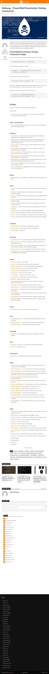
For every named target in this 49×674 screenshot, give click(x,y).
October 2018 (5, 644)
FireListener (18, 268)
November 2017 (6, 665)
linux (16, 453)
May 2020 (4, 621)
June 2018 (4, 650)
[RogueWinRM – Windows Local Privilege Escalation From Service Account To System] (24, 470)
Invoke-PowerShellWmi (16, 392)
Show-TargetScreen (15, 287)
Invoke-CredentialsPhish (16, 266)
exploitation (21, 451)
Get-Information (15, 270)
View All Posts (43, 488)
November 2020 (6, 609)
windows (16, 459)
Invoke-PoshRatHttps (16, 386)
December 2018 (6, 640)
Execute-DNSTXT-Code (16, 249)
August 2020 (5, 615)
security (11, 459)
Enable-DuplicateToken (16, 226)
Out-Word (13, 192)
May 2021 (4, 600)
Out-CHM (13, 188)
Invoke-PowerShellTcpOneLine (18, 373)
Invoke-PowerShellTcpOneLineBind (19, 376)
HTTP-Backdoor (14, 135)
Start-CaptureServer (15, 430)
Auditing (15, 451)
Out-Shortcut (14, 206)
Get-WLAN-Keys (14, 277)
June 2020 (4, 619)
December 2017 (6, 663)
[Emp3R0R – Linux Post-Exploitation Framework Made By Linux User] (9, 470)
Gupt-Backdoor (14, 148)
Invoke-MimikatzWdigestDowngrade (19, 281)
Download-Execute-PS (16, 239)
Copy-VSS (13, 264)
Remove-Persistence (16, 417)
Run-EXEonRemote (15, 322)
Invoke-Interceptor (15, 309)
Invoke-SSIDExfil (14, 296)
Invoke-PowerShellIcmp (16, 394)
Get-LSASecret (14, 272)
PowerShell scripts (38, 457)
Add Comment (5, 59)
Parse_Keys (13, 423)
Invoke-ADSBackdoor (16, 155)
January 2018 (5, 661)
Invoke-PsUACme (15, 230)
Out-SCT (13, 214)
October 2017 (5, 667)
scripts (44, 457)
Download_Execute (15, 241)
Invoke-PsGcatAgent (16, 369)
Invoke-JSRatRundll (15, 397)
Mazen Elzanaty (5, 50)
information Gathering (39, 451)
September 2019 (6, 630)
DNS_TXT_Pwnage (15, 139)
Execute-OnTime (15, 144)
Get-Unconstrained (15, 114)
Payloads (39, 453)
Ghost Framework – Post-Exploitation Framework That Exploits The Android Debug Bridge (40, 479)
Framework (27, 451)
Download (13, 421)
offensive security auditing (31, 453)
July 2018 (4, 648)
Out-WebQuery (14, 210)
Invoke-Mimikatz (15, 289)
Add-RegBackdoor (15, 159)
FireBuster (13, 268)
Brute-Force (14, 344)
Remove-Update (15, 228)
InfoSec (11, 453)
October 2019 (5, 627)
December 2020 (6, 607)
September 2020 (6, 613)
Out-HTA (13, 199)
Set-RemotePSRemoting (16, 166)
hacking (31, 451)
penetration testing (14, 455)
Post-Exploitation (33, 455)
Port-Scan (13, 346)
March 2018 (5, 657)
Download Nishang (28, 447)
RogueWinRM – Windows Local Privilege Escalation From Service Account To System (24, 479)
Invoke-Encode (14, 425)
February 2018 (5, 659)
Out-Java (13, 203)
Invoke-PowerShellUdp (16, 380)
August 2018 (5, 646)
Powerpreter (14, 356)
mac (19, 453)
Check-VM (13, 262)
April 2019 (5, 632)
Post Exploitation (6, 5)
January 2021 (5, 604)
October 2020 (5, 611)
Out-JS (12, 212)
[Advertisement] (24, 584)
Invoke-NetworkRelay (16, 324)
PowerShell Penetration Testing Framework (24, 457)
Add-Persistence (15, 415)
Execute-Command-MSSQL (17, 245)
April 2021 (5, 602)
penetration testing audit (24, 455)
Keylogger (13, 279)
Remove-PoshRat (15, 390)
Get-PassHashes (15, 274)
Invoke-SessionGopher (16, 298)
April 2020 (5, 623)
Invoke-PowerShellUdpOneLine (18, 384)
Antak (12, 125)
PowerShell (12, 457)
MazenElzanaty (5, 51)
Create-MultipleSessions (16, 318)
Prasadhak (13, 333)
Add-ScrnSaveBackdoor (16, 152)
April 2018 (5, 655)
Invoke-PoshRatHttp (15, 388)
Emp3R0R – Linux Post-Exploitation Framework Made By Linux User (8, 478)
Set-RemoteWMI (15, 163)
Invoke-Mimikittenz (15, 292)
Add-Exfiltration (14, 411)
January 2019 (5, 638)
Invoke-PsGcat (14, 365)
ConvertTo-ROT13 (15, 433)
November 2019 (6, 625)
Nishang (23, 453)
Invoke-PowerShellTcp (16, 371)
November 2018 (6, 642)
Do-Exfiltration (14, 419)
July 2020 (4, 617)
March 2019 (5, 634)
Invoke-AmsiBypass (15, 177)
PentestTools (11, 672)
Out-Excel (13, 195)
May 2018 (4, 653)
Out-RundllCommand (16, 251)
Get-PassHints (14, 285)
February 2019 (5, 636)
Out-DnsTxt (14, 436)
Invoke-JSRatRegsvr (15, 400)
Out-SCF (13, 216)
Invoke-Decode (14, 428)
